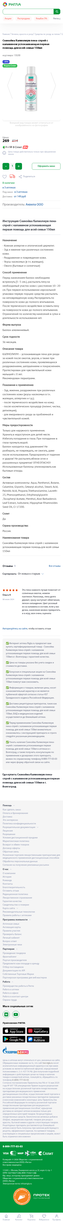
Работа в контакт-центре (15, 996)
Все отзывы (54, 566)
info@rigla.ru (26, 1184)
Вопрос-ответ (10, 941)
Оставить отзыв (11, 891)
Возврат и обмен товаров (16, 845)
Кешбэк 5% (41, 18)
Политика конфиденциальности (19, 823)
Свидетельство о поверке (16, 905)
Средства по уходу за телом (46, 34)
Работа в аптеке (11, 989)
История (7, 877)
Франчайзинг (9, 957)
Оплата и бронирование (15, 813)
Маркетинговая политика (16, 841)
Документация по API (14, 970)
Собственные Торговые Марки (18, 974)
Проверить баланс (12, 934)
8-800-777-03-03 (13, 1146)
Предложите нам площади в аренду (21, 963)
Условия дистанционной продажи (20, 837)
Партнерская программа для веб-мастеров (25, 977)
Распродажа (23, 18)
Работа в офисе (10, 993)
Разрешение (9, 834)
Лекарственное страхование (17, 898)
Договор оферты (11, 848)
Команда (7, 880)
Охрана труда (10, 1000)
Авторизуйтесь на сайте (15, 628)
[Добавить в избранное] (5, 176)
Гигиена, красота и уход (22, 34)
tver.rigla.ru (48, 1063)
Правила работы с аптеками (17, 915)
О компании (9, 873)
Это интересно (10, 820)
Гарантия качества (12, 901)
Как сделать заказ (12, 810)
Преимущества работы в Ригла (18, 986)
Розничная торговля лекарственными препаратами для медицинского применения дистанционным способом (31, 856)
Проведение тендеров (14, 953)
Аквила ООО (34, 204)
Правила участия (11, 931)
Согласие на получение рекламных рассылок (26, 865)
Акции (8, 18)
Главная (6, 34)
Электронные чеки (12, 945)
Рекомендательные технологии (19, 912)
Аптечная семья (11, 924)
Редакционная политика (15, 894)
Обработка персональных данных (20, 861)
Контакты (8, 884)
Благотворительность (14, 887)
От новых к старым (21, 574)
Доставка (7, 817)
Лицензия (8, 831)
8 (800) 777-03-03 (20, 1080)
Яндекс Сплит (10, 66)
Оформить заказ (46, 166)
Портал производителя (15, 960)
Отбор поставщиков (13, 967)
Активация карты (12, 927)
